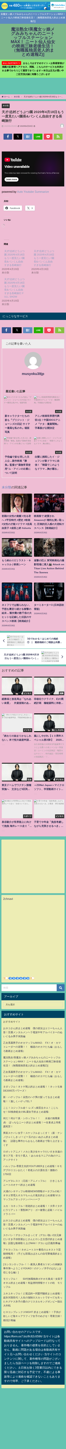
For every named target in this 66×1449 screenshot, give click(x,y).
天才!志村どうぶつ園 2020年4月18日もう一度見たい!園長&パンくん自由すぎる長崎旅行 (14, 258)
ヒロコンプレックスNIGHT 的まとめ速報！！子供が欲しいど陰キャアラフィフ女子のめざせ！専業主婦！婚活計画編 (32, 1316)
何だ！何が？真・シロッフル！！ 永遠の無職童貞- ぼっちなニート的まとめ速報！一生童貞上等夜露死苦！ (32, 1122)
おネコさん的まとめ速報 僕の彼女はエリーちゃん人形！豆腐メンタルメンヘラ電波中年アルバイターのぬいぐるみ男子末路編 (32, 1032)
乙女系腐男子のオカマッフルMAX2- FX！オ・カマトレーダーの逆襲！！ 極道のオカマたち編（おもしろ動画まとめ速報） (32, 1047)
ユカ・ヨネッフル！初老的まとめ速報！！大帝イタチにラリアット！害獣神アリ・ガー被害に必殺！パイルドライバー (32, 1210)
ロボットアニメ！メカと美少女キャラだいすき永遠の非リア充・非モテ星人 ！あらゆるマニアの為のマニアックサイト (32, 1155)
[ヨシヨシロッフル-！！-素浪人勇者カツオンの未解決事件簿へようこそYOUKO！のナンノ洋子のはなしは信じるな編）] (32, 1268)
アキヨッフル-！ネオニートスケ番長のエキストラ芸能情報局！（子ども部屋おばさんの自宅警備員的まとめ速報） (32, 1253)
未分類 (6, 105)
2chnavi (8, 898)
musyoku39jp (33, 373)
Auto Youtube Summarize (33, 191)
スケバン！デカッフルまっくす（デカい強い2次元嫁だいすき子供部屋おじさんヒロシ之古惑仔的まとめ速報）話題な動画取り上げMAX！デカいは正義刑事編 (32, 1239)
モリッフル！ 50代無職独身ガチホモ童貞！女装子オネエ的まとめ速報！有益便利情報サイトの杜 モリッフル (33, 1283)
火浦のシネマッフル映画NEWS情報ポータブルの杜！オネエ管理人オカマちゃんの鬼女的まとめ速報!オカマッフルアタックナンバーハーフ (32, 1195)
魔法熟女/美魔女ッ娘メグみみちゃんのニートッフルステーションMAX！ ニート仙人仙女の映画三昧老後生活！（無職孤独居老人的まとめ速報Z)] (32, 1061)
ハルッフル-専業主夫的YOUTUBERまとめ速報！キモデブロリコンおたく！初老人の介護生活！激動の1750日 (32, 1170)
